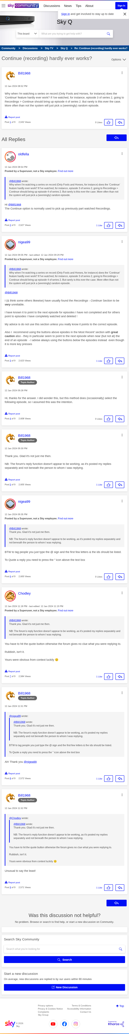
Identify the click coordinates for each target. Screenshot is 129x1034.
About (89, 6)
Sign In (121, 5)
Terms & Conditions (81, 1005)
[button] (122, 73)
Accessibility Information (79, 1008)
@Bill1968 (15, 181)
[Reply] (119, 122)
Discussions (52, 6)
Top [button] (121, 1006)
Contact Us (85, 1012)
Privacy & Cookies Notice (50, 1008)
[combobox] (72, 34)
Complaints (43, 1012)
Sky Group (43, 1015)
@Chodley (15, 818)
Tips (78, 6)
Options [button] (116, 59)
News (68, 6)
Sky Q (64, 22)
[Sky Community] (23, 5)
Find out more (65, 171)
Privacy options (45, 1005)
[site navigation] (3, 6)
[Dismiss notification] (124, 14)
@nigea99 (15, 716)
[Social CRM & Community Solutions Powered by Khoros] (116, 1024)
